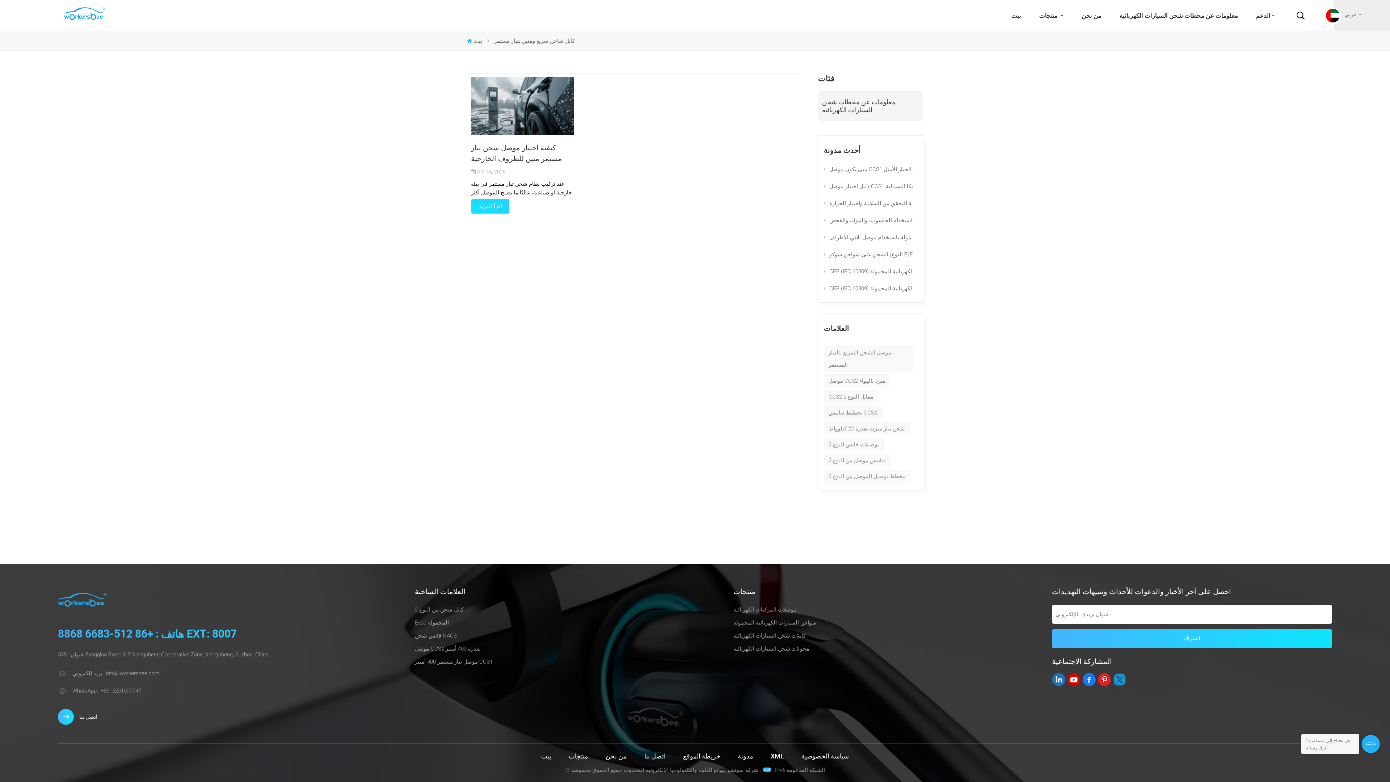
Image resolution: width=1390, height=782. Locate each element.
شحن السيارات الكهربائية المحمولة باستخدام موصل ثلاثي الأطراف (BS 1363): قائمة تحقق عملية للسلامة (873, 237)
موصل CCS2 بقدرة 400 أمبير (448, 649)
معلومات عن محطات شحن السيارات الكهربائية (1179, 15)
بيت (1016, 15)
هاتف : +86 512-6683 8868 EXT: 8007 (147, 633)
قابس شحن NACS (436, 635)
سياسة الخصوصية (825, 756)
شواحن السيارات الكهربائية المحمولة (775, 622)
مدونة (745, 756)
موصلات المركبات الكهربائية (765, 609)
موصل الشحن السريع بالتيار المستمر (860, 358)
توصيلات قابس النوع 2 (854, 444)
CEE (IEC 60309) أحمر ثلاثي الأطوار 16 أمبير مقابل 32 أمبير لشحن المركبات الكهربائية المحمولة (873, 271)
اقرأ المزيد (490, 206)
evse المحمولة (432, 622)
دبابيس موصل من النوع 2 (857, 460)
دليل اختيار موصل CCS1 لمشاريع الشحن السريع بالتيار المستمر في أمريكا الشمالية (873, 186)
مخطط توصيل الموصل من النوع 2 (867, 476)
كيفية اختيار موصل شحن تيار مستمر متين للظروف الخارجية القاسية (516, 153)
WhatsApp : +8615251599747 (106, 691)
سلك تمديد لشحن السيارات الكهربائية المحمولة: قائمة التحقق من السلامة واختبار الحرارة (873, 203)
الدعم (1263, 15)
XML (777, 756)
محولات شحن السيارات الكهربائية (771, 649)
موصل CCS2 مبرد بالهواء (857, 381)
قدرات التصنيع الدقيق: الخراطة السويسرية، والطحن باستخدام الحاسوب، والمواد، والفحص (873, 220)
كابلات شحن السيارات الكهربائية (769, 635)
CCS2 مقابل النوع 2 (851, 397)
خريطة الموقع (701, 756)
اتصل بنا (88, 717)
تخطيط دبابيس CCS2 (853, 412)
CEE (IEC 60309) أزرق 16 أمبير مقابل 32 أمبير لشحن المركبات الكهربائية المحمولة (873, 288)
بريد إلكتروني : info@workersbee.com (115, 673)
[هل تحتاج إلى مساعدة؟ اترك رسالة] (1371, 744)
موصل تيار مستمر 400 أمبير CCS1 (454, 662)
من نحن (1092, 15)
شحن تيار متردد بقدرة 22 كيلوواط (867, 428)
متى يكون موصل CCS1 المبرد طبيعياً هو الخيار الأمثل (873, 169)
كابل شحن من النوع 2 (439, 609)
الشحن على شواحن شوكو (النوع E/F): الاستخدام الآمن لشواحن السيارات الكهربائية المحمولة (873, 254)
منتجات (1049, 15)
